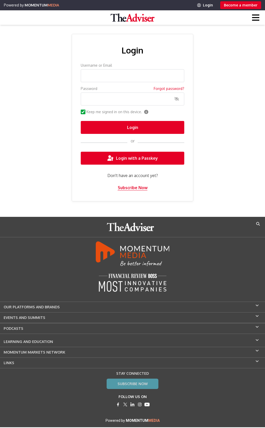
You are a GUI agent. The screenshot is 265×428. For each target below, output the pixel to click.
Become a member (240, 5)
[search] (258, 224)
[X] (125, 404)
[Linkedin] (132, 404)
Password (89, 88)
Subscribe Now (133, 187)
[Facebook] (118, 404)
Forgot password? (169, 88)
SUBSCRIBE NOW (132, 383)
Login (208, 5)
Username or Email (96, 65)
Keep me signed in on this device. (114, 112)
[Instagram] (139, 404)
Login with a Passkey (137, 158)
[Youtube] (147, 404)
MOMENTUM (42, 5)
